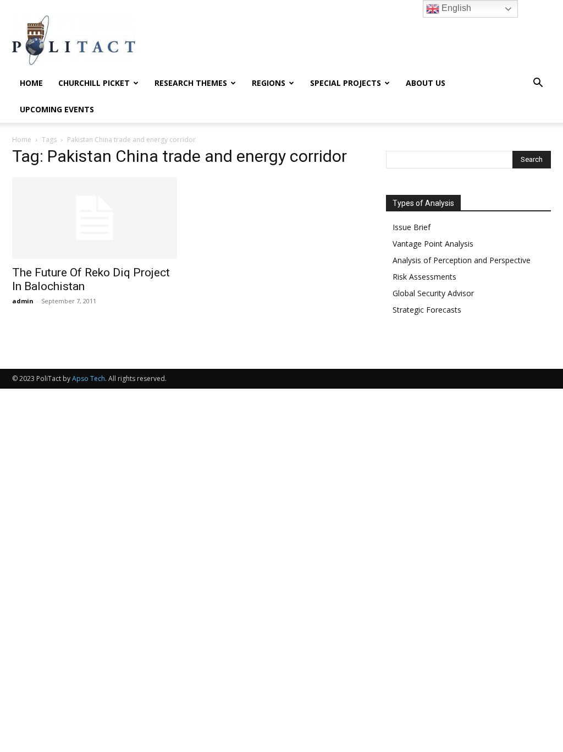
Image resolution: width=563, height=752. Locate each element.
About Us (425, 83)
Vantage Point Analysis (433, 243)
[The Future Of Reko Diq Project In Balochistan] (94, 218)
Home (31, 83)
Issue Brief (411, 227)
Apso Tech (88, 378)
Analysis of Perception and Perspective (462, 260)
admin (23, 301)
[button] (538, 84)
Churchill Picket (94, 83)
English (455, 8)
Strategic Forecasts (427, 309)
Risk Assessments (424, 276)
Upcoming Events (57, 109)
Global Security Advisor (433, 293)
